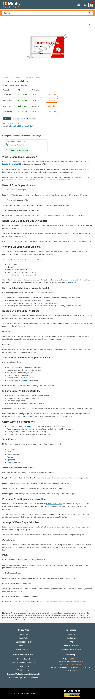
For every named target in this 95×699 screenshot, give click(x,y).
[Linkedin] (79, 691)
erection (73, 282)
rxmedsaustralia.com (54, 504)
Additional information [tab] (21, 136)
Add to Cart (52, 95)
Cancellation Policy (24, 642)
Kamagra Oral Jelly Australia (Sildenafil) (23, 674)
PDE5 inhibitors (29, 426)
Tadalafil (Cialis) (20, 78)
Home (5, 78)
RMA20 (22, 119)
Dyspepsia (11, 459)
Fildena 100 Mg (23, 659)
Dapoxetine (13, 126)
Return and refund (23, 649)
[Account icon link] (85, 5)
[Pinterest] (76, 691)
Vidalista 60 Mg (23, 666)
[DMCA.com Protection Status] (72, 695)
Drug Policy (23, 638)
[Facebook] (65, 691)
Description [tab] (6, 136)
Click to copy (31, 119)
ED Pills (10, 78)
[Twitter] (69, 691)
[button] (89, 25)
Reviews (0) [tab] (36, 136)
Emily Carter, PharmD (19, 150)
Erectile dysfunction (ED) (12, 164)
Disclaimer (23, 645)
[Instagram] (72, 691)
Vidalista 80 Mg (23, 670)
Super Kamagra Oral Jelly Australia (23, 677)
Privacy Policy (24, 634)
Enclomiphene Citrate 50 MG (24, 662)
